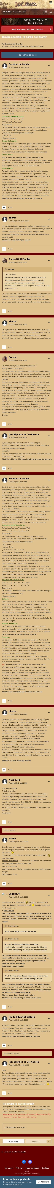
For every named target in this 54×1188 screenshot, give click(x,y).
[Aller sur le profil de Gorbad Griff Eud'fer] (4, 260)
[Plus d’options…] (49, 65)
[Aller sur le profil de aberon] (4, 219)
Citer (10, 207)
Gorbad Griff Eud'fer (19, 259)
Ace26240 (14, 780)
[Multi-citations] (4, 207)
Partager (14, 1141)
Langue (8, 1168)
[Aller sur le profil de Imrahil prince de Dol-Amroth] (4, 436)
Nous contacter (32, 1168)
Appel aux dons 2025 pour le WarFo (27, 29)
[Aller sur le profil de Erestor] (4, 359)
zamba (12, 838)
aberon (12, 217)
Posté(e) (19, 67)
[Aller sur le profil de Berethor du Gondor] (4, 66)
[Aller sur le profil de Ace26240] (4, 781)
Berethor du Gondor (14, 44)
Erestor (13, 357)
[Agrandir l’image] (12, 852)
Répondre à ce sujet (27, 55)
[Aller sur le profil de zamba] (4, 840)
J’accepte (44, 1182)
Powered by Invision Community (27, 1174)
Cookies (45, 1168)
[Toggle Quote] (6, 269)
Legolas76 (14, 893)
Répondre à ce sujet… (16, 1127)
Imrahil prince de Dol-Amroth (24, 434)
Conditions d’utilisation (12, 1185)
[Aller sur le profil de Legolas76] (4, 895)
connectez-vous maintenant (35, 1109)
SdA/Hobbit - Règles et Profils (31, 46)
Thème (19, 1168)
